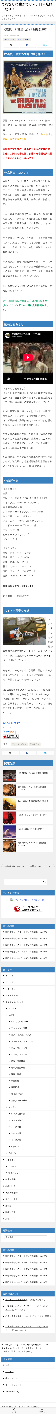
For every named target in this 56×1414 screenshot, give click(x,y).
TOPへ (42, 1412)
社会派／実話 (17, 1094)
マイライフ (10, 1160)
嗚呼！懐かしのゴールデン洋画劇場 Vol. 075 (26, 938)
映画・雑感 (16, 1074)
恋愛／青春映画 (18, 1061)
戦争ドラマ (34, 744)
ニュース (9, 982)
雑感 (7, 1219)
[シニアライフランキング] (28, 910)
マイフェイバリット (14, 1002)
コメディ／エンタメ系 (21, 1035)
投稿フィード (11, 1378)
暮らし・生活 (11, 1199)
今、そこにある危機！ (15, 1299)
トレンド (9, 975)
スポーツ (12, 1153)
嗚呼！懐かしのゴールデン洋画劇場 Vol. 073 (26, 952)
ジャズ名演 (16, 1133)
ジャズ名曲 (16, 1127)
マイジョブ (10, 989)
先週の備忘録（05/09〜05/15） (16, 866)
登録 (7, 1365)
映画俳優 (15, 1081)
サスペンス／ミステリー (22, 1041)
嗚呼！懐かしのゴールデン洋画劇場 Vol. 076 (26, 932)
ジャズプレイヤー (19, 1120)
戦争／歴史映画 (24, 39)
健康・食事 (10, 1179)
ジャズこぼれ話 (18, 1113)
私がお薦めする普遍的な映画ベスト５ (33, 801)
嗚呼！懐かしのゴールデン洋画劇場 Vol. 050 (33, 844)
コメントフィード (13, 1385)
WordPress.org (12, 1391)
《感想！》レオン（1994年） (41, 866)
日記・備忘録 (11, 1192)
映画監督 (15, 1087)
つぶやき (12, 1166)
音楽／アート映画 (19, 1100)
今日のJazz (16, 1146)
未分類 (8, 1206)
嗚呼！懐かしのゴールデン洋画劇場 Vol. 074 (26, 945)
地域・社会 (10, 1186)
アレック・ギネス (19, 744)
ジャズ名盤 (16, 1140)
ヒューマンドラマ (19, 1048)
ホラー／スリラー (19, 1054)
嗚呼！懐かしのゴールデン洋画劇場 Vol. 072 (26, 958)
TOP (26, 1344)
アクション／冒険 (19, 1028)
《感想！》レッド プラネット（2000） (33, 815)
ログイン (9, 1371)
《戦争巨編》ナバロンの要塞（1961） (33, 773)
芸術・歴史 (10, 1212)
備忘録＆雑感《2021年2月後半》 (31, 829)
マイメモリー (14, 1173)
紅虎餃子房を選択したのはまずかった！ (23, 1316)
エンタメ (12, 1008)
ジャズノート (14, 1107)
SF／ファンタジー (19, 1021)
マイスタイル (11, 995)
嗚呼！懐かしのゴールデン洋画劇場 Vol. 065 (33, 788)
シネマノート (9, 39)
